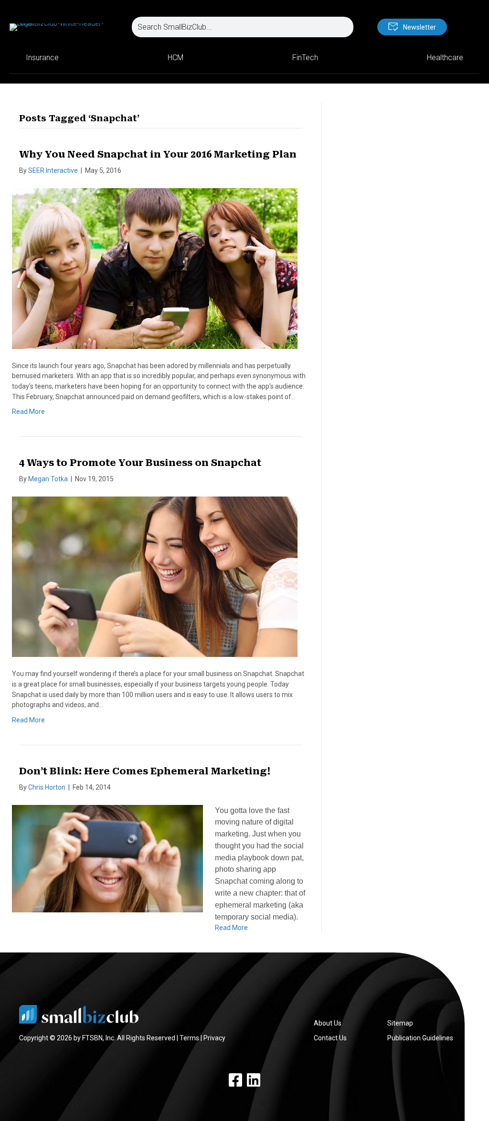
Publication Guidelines (420, 1038)
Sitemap (400, 1023)
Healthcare (445, 57)
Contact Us (330, 1038)
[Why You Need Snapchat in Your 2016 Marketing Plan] (155, 268)
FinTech (305, 57)
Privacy (214, 1038)
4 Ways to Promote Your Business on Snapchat (140, 462)
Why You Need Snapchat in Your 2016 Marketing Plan (158, 154)
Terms (189, 1038)
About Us (327, 1023)
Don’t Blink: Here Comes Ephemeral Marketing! (144, 771)
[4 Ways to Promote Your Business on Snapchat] (155, 576)
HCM (175, 57)
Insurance (42, 57)
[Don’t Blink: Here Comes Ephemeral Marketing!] (107, 858)
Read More (28, 411)
